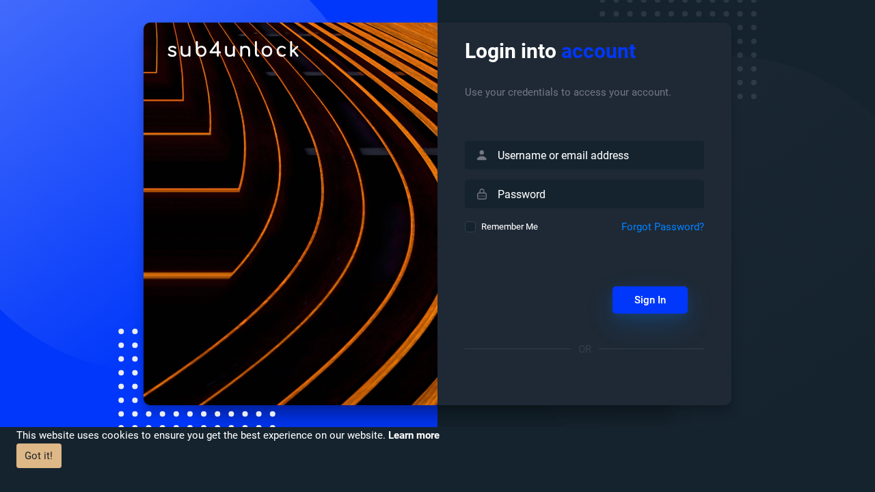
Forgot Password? (662, 227)
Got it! (39, 456)
